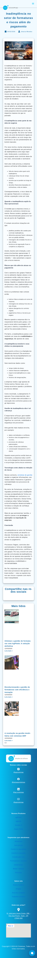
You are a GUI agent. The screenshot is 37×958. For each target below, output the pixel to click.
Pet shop (18, 872)
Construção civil (18, 857)
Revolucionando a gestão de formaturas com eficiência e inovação (17, 689)
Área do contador (18, 893)
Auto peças (18, 845)
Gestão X (18, 825)
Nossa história (18, 885)
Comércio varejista (18, 853)
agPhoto (18, 817)
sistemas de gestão (25, 475)
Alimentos (18, 841)
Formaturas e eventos (18, 861)
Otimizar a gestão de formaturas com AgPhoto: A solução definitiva (18, 643)
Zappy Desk (18, 829)
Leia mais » (9, 651)
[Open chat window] (32, 953)
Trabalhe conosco (18, 896)
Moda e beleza (18, 869)
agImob (18, 821)
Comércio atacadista (18, 849)
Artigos (18, 889)
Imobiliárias (18, 865)
